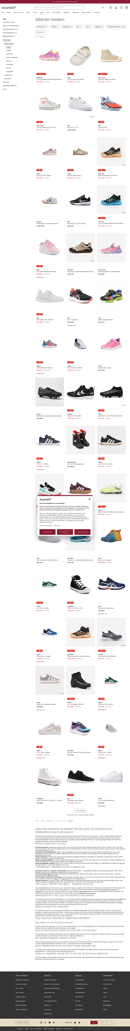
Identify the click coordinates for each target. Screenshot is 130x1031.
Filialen (105, 988)
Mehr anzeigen (80, 810)
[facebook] (45, 1022)
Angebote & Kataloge (50, 980)
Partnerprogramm (20, 1001)
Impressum (20, 1028)
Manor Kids (65, 878)
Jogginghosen (106, 889)
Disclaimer (59, 1028)
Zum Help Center (22, 1022)
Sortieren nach (41, 26)
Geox (121, 863)
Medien (105, 1009)
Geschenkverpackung (81, 984)
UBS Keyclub (47, 997)
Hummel (111, 899)
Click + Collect (19, 988)
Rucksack (103, 891)
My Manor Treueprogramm (51, 984)
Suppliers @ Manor (20, 997)
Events (105, 992)
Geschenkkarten (79, 980)
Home (37, 821)
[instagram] (41, 1022)
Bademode (82, 893)
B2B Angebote (79, 997)
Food (104, 997)
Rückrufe (77, 1001)
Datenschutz (37, 1028)
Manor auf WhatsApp (21, 1009)
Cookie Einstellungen (49, 1028)
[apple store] (75, 1022)
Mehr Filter (40, 32)
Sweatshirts (38, 891)
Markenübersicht (68, 1028)
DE (103, 7)
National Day (47, 1013)
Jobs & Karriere (107, 984)
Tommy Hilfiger (119, 899)
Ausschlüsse (78, 1005)
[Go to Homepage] (8, 8)
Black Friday (47, 1009)
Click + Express (19, 992)
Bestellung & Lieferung (21, 980)
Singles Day (47, 1005)
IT (111, 1022)
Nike (115, 863)
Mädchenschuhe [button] (61, 821)
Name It (56, 878)
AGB (32, 1028)
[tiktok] (54, 1022)
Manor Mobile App (49, 992)
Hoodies (113, 889)
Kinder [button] (42, 821)
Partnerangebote (80, 992)
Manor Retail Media (20, 1005)
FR (102, 1022)
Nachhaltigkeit (107, 1005)
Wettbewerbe (79, 1009)
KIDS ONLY (71, 901)
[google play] (79, 1022)
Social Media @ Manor (50, 1001)
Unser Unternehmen (109, 980)
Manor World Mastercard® (51, 988)
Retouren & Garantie (21, 984)
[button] (3, 12)
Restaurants (106, 1001)
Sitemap (27, 1028)
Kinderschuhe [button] (50, 821)
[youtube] (49, 1022)
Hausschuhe (92, 893)
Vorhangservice (79, 988)
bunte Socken (83, 891)
